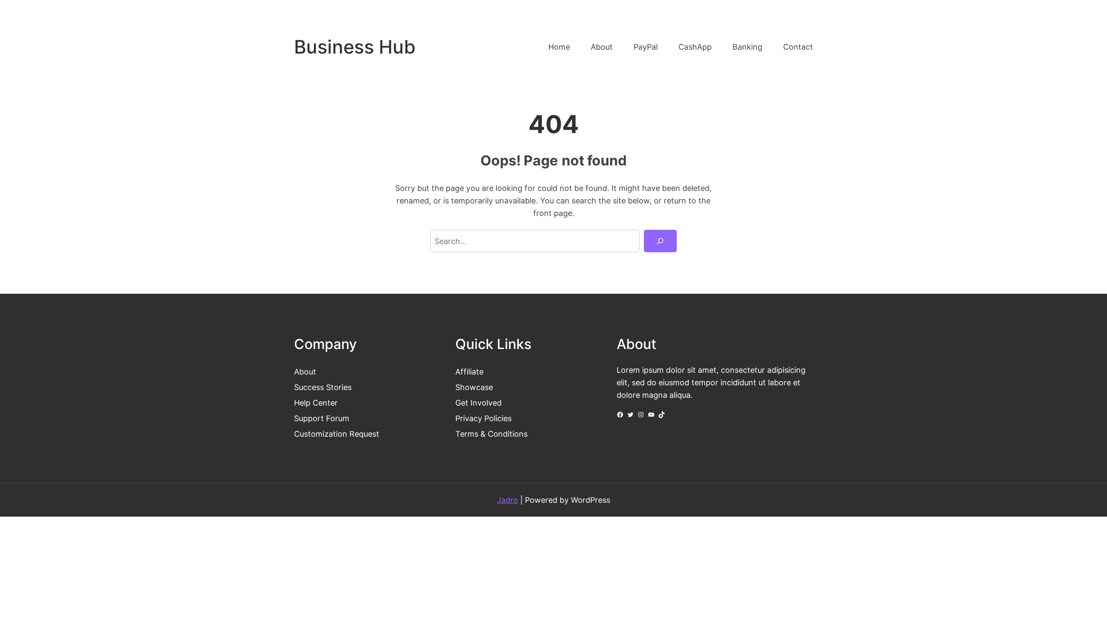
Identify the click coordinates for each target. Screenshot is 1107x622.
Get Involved (478, 402)
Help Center (316, 402)
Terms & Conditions (491, 433)
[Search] (660, 241)
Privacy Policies (483, 418)
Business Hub (355, 47)
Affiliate (469, 371)
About (305, 371)
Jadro (507, 500)
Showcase (474, 387)
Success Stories (323, 387)
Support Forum (321, 418)
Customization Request (336, 433)
